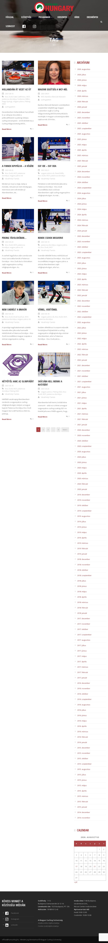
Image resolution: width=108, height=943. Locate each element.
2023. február (82, 290)
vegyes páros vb (16, 175)
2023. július (81, 263)
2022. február (82, 354)
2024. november (83, 177)
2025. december (83, 112)
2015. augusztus (83, 769)
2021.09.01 (45, 93)
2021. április (82, 408)
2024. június (82, 204)
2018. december (83, 559)
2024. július (81, 198)
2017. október (82, 629)
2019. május (82, 532)
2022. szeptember (84, 317)
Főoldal (10, 17)
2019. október (82, 505)
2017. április (82, 661)
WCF (28, 96)
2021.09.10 (9, 93)
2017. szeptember (84, 634)
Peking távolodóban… (14, 238)
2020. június (82, 462)
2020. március (82, 478)
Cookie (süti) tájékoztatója (48, 926)
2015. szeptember (84, 764)
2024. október (82, 182)
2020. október (82, 441)
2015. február (82, 801)
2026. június (82, 80)
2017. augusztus (83, 640)
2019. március (82, 543)
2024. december (83, 171)
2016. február (82, 737)
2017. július (81, 645)
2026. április (82, 91)
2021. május (82, 403)
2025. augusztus (83, 134)
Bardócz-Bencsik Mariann (55, 96)
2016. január (82, 742)
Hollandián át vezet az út (16, 89)
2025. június (82, 139)
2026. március (82, 96)
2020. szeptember (84, 446)
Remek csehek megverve (50, 238)
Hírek (76, 17)
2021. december (83, 365)
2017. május (82, 656)
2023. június (82, 268)
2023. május (82, 274)
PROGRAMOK (44, 17)
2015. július (81, 774)
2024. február (82, 225)
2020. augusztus (83, 451)
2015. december (83, 748)
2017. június (82, 651)
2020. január (82, 489)
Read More (6, 129)
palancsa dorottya (9, 99)
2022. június (82, 333)
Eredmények (92, 17)
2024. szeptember (84, 187)
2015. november (83, 753)
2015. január (82, 807)
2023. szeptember (84, 252)
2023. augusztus (83, 258)
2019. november (83, 500)
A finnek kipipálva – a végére (18, 166)
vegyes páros (18, 101)
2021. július (81, 392)
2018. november (83, 564)
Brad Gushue (18, 317)
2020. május (82, 468)
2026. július (81, 74)
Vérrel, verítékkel (47, 309)
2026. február (82, 101)
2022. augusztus (83, 322)
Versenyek (62, 17)
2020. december (83, 430)
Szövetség (26, 17)
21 (95, 866)
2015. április (82, 791)
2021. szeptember (84, 381)
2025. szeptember (84, 128)
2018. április (82, 597)
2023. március (82, 284)
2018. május (82, 591)
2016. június (82, 715)
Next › (65, 429)
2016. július (81, 710)
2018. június (82, 586)
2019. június (82, 527)
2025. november (83, 117)
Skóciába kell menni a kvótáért (50, 383)
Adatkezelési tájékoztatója (48, 923)
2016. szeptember (84, 699)
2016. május (82, 721)
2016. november (83, 688)
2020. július (81, 457)
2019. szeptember (84, 511)
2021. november (83, 371)
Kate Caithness (19, 96)
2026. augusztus (83, 69)
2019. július (81, 521)
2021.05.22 (9, 170)
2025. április (82, 150)
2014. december (83, 812)
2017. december (83, 618)
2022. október (82, 311)
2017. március (82, 667)
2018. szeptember (84, 575)
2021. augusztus (83, 387)
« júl (75, 882)
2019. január (82, 554)
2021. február (82, 419)
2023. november (83, 241)
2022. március (82, 349)
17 (76, 866)
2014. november (83, 818)
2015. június (82, 780)
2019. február (82, 548)
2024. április (82, 214)
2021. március (82, 414)
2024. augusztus (83, 193)
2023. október (82, 247)
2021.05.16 (9, 385)
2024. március (82, 220)
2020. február (82, 484)
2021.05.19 (45, 242)
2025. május (82, 144)
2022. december (83, 301)
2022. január (82, 360)
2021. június (82, 398)
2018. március (82, 602)
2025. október (82, 123)
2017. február (82, 672)
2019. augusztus (83, 516)
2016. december (83, 683)
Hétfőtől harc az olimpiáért (18, 381)
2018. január (82, 613)
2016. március (82, 731)
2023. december (83, 236)
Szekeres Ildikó (23, 99)
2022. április (82, 344)
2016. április (82, 726)
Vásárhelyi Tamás (12, 178)
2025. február (82, 161)
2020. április (82, 473)
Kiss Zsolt (9, 96)
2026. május (82, 85)
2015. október (82, 758)
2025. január (82, 166)
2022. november (83, 306)
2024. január (82, 231)
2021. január (82, 424)
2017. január (82, 678)
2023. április (82, 279)
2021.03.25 (45, 389)
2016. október (82, 694)
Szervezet (10, 26)
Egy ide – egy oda (47, 166)
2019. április (82, 538)
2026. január (82, 107)
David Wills (59, 173)
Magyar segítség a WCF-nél (52, 89)
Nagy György (7, 101)
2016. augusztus (83, 704)
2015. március (82, 796)
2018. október (82, 570)
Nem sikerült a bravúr (14, 309)
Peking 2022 (14, 391)
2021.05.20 (9, 242)
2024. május (82, 209)
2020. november (83, 435)
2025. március (82, 155)
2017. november (83, 624)
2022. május (82, 338)
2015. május (82, 785)
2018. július (81, 581)
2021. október (82, 376)
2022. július (81, 328)
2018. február (82, 608)
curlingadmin (10, 107)
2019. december (83, 494)
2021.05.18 (9, 314)
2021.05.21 (45, 170)
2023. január (82, 295)
